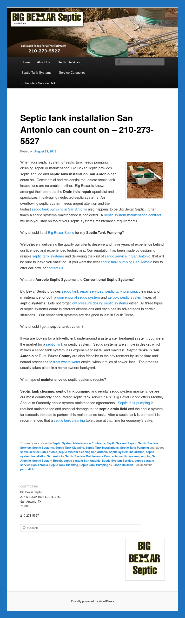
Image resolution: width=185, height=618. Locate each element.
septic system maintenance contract (132, 214)
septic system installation (126, 452)
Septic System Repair (122, 443)
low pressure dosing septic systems (100, 302)
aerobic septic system (125, 297)
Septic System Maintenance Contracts (79, 443)
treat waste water (66, 361)
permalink (27, 469)
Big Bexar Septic (61, 232)
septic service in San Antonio (127, 255)
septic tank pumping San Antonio (126, 261)
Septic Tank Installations (102, 447)
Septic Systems (43, 447)
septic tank (54, 344)
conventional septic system (78, 297)
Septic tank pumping (134, 402)
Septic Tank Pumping (134, 447)
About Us (43, 62)
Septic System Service (117, 460)
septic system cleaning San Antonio (83, 452)
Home (25, 62)
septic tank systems (48, 255)
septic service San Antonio (38, 452)
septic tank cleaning (70, 420)
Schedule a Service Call (38, 83)
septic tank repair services (82, 291)
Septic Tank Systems (36, 72)
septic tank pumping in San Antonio (59, 208)
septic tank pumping (121, 291)
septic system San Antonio (82, 460)
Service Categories (72, 72)
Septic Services (69, 62)
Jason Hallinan (123, 465)
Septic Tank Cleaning (69, 447)
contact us (55, 267)
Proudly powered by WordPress (92, 601)
